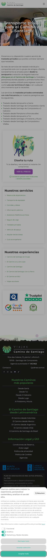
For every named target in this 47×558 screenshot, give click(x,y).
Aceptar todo (23, 554)
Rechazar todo (23, 541)
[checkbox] (7, 529)
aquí (43, 524)
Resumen (41, 493)
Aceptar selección (24, 548)
